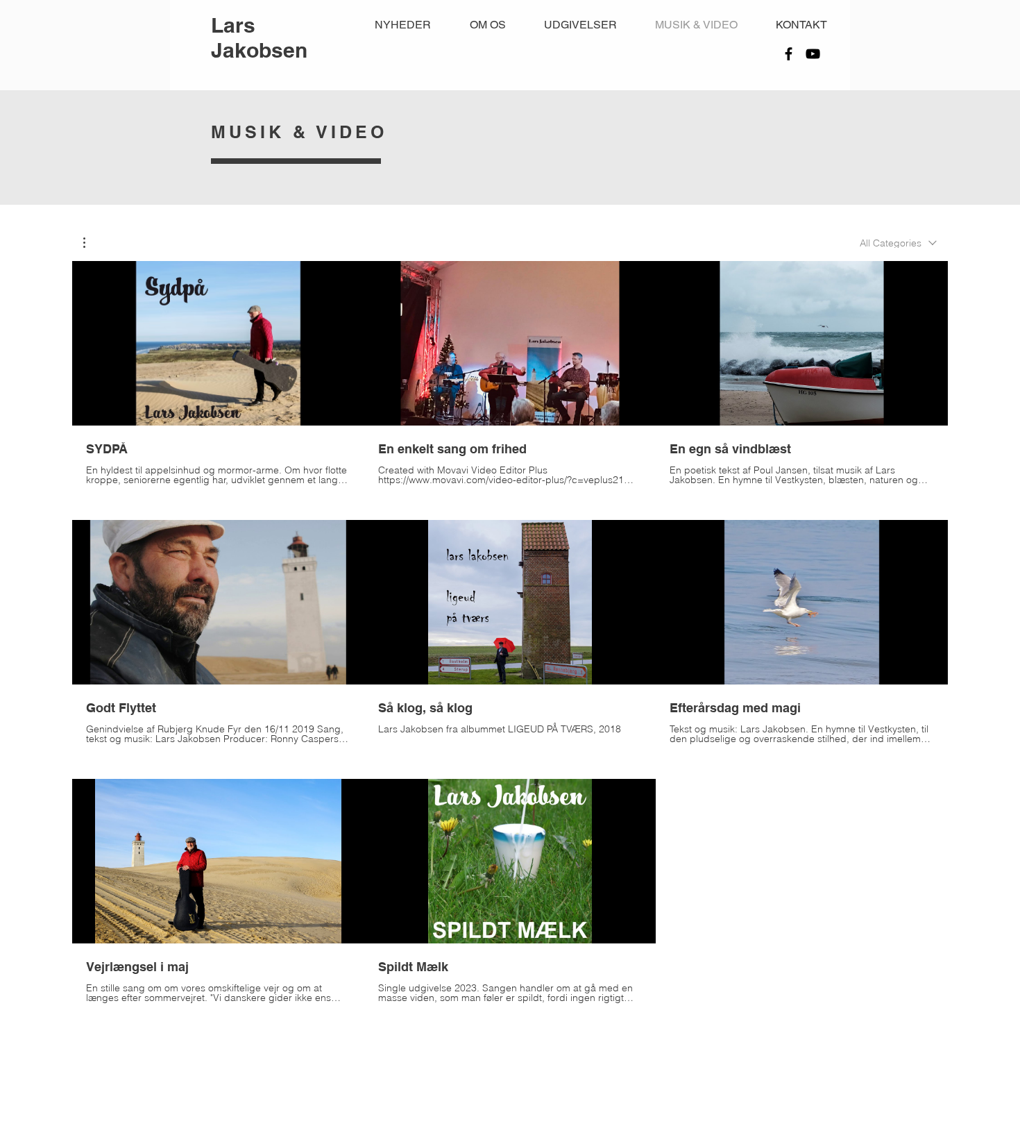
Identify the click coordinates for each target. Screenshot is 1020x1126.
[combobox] (898, 243)
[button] (91, 242)
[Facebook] (788, 53)
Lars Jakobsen (259, 37)
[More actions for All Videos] (91, 242)
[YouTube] (813, 53)
